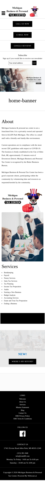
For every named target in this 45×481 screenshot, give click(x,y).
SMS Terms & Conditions (22, 419)
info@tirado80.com (23, 456)
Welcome (22, 399)
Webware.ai (32, 476)
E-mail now (22, 35)
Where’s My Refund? (22, 361)
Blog (22, 410)
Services (23, 405)
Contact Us (22, 413)
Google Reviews (22, 46)
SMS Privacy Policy (22, 416)
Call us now (22, 24)
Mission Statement (22, 407)
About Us (22, 402)
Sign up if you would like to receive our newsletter (22, 58)
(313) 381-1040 (22, 453)
